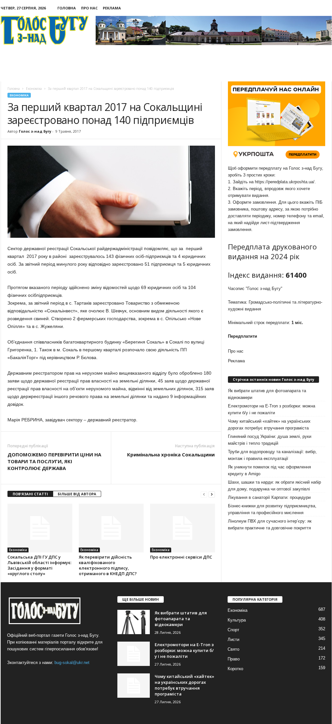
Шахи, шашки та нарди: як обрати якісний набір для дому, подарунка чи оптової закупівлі (274, 485)
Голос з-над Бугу (35, 131)
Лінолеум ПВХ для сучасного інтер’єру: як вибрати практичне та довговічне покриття (270, 524)
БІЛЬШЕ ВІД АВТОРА (77, 493)
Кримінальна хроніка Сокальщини (171, 454)
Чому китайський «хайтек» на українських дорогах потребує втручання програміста (269, 424)
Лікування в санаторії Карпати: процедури (269, 497)
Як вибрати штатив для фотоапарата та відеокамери (267, 394)
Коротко (235, 668)
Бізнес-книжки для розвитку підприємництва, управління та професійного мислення (272, 509)
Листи (233, 639)
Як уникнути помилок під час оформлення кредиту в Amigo (269, 470)
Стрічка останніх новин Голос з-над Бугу (273, 379)
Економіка (19, 95)
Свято (233, 649)
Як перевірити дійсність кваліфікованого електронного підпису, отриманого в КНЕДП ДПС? (108, 565)
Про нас (89, 8)
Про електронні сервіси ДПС (181, 557)
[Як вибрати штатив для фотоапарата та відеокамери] (133, 622)
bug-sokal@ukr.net (71, 662)
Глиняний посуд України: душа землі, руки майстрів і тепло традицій (269, 440)
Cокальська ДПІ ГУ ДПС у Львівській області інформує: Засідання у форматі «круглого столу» (39, 565)
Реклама (112, 8)
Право (234, 659)
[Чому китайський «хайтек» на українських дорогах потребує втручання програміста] (133, 685)
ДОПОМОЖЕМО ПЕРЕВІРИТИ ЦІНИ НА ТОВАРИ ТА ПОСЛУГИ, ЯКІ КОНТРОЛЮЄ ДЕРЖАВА (54, 461)
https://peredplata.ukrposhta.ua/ (284, 181)
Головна (66, 8)
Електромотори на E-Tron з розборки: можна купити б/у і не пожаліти (271, 409)
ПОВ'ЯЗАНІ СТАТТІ (30, 493)
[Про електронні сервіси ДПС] (182, 528)
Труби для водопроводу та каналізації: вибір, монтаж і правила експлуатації (272, 455)
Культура (237, 620)
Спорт (233, 629)
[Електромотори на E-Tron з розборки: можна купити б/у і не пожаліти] (133, 654)
